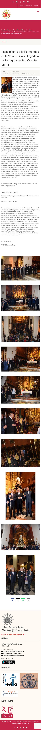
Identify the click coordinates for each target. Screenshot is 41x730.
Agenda (36, 5)
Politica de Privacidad (23, 723)
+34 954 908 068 (8, 649)
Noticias (32, 74)
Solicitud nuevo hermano (25, 5)
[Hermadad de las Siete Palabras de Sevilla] (13, 14)
